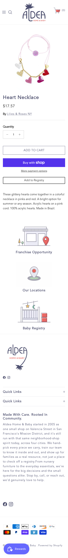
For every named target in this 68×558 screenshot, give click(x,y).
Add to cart (34, 150)
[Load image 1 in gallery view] (34, 59)
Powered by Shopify (50, 545)
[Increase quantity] (20, 135)
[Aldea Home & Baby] (34, 12)
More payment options (34, 171)
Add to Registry (34, 180)
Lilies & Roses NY (19, 114)
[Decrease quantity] (6, 135)
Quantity (8, 127)
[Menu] (4, 12)
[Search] (12, 12)
